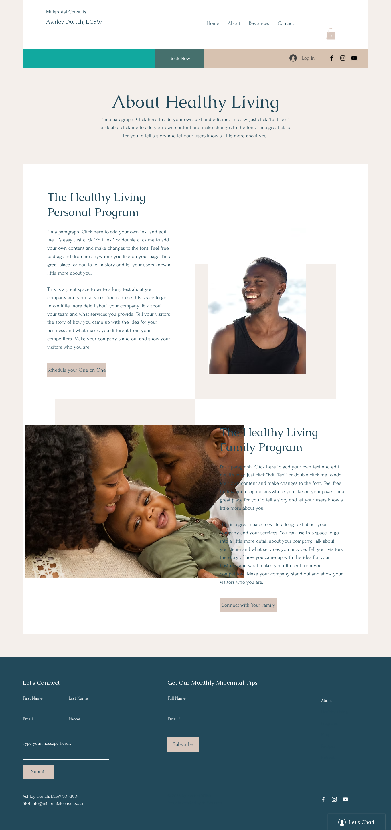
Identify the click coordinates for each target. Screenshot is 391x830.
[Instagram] (342, 58)
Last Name (78, 698)
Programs (329, 723)
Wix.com (214, 802)
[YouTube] (354, 58)
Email (28, 719)
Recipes (328, 746)
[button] (331, 34)
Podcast (328, 757)
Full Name (177, 698)
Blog (325, 734)
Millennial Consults (66, 12)
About (326, 700)
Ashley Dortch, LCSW (74, 21)
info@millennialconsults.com (58, 803)
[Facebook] (331, 58)
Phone (74, 719)
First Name (33, 698)
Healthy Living (334, 711)
